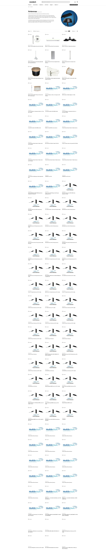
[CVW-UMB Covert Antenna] (53, 364)
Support (51, 4)
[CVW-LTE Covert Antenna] (53, 332)
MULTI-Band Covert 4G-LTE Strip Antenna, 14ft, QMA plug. (69, 355)
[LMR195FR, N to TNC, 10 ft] (70, 169)
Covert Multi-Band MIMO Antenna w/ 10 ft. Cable (69, 387)
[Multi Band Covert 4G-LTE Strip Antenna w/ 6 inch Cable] (70, 236)
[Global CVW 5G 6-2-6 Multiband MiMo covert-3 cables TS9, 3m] (36, 396)
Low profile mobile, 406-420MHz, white (34, 127)
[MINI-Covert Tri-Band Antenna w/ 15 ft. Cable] (53, 252)
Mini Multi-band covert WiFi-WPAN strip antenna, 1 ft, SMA (68, 193)
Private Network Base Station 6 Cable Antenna (52, 159)
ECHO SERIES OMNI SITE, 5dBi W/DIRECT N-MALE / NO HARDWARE (53, 515)
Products (29, 4)
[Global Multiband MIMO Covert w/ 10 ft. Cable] (53, 379)
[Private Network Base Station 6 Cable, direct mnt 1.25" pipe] (36, 153)
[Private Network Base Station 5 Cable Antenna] (70, 121)
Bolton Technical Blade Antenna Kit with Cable (35, 46)
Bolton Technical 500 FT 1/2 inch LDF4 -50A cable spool (69, 79)
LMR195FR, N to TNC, (48, 176)
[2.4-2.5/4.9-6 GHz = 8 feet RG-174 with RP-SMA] (53, 202)
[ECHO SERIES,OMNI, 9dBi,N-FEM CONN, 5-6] (53, 524)
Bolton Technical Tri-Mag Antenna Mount (69, 46)
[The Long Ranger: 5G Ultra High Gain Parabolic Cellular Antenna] (53, 71)
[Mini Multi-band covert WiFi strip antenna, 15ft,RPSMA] (36, 202)
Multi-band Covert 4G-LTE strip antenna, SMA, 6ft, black (35, 243)
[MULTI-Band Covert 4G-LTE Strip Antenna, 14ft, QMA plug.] (70, 347)
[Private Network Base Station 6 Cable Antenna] (53, 153)
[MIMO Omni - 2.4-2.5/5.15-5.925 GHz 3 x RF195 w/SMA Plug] (70, 491)
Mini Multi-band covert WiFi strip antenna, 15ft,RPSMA (35, 210)
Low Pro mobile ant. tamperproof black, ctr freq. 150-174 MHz (36, 112)
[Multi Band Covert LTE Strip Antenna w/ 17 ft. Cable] (70, 252)
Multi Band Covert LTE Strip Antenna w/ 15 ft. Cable (35, 226)
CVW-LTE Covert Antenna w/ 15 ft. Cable (34, 323)
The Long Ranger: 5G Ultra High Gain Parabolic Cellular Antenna (52, 79)
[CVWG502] (70, 412)
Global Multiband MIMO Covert (67, 402)
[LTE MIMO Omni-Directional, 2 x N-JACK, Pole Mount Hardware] (36, 508)
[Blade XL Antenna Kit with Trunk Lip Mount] (53, 39)
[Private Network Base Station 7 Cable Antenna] (70, 153)
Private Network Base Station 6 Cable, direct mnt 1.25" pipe (35, 160)
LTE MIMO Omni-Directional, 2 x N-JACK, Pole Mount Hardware (35, 515)
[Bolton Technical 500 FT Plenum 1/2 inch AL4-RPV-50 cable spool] (36, 88)
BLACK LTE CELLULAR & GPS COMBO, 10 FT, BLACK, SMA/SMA (52, 355)
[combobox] (55, 2)
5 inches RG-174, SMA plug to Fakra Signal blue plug (35, 177)
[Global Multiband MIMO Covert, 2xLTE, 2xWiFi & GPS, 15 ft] (36, 412)
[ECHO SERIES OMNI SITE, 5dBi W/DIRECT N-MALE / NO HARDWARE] (53, 508)
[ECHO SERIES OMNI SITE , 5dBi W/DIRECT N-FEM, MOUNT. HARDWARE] (70, 508)
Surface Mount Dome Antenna (33, 435)
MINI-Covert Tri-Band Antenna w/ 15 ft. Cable (52, 292)
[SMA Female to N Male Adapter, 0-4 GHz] (70, 88)
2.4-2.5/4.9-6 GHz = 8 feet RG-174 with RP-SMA (52, 209)
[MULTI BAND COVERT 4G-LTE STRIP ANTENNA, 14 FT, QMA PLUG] (53, 269)
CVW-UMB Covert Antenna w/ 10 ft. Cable (69, 370)
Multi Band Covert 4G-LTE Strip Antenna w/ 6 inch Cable (69, 243)
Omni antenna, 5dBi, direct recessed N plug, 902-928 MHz (35, 531)
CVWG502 (64, 419)
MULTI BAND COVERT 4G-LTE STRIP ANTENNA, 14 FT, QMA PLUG (53, 276)
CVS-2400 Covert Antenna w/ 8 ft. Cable (68, 275)
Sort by (34, 31)
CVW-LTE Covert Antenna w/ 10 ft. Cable (34, 307)
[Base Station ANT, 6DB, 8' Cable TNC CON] (53, 136)
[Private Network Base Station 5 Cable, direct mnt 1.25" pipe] (36, 136)
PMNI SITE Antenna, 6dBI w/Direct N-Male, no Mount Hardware (69, 548)
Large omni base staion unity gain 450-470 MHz (70, 143)
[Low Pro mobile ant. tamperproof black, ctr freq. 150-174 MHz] (36, 104)
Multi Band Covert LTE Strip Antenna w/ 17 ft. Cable (69, 259)
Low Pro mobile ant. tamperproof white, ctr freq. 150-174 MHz (69, 112)
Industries (41, 4)
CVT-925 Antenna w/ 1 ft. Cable (50, 307)
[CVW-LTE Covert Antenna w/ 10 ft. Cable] (36, 301)
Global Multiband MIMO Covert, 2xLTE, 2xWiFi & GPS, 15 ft (35, 420)
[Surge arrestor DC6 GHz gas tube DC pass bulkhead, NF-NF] (53, 186)
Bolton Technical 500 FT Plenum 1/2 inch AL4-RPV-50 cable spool (35, 95)
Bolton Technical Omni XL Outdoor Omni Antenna (68, 62)
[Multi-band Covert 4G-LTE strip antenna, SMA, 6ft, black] (36, 236)
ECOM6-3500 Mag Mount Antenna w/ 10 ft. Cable (69, 531)
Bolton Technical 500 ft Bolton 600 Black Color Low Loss (35, 79)
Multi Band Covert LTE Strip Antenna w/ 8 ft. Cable (35, 259)
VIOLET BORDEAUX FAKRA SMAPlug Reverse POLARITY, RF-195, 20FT (35, 193)
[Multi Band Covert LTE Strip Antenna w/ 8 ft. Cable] (36, 252)
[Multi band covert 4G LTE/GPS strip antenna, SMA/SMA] (53, 412)
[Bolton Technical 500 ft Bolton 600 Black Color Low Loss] (36, 71)
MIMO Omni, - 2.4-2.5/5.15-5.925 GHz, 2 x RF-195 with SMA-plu (53, 498)
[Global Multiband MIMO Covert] (70, 396)
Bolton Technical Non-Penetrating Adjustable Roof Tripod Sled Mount (35, 62)
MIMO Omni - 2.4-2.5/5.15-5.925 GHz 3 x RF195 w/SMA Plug (69, 498)
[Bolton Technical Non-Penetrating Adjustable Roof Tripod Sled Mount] (36, 55)
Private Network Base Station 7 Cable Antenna (69, 159)
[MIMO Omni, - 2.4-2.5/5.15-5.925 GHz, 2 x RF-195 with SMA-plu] (53, 491)
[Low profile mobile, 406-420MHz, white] (36, 121)
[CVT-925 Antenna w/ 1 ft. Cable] (53, 301)
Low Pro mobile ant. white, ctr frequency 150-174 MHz (52, 95)
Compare (66, 31)
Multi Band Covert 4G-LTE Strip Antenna (68, 209)
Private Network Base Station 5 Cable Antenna (69, 127)
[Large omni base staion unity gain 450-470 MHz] (70, 136)
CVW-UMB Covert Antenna (49, 370)
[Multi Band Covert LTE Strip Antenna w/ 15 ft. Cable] (36, 219)
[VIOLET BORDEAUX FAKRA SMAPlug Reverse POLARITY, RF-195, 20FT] (36, 186)
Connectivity (35, 4)
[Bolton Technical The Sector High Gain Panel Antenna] (53, 55)
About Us (56, 4)
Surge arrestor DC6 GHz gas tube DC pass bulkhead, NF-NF (52, 193)
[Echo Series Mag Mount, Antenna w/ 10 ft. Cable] (36, 541)
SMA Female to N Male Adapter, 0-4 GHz (68, 94)
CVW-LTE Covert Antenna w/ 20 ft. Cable (34, 370)
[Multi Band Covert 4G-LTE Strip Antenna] (70, 202)
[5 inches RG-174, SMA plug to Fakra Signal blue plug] (36, 169)
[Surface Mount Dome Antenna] (36, 429)
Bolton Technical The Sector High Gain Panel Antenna (52, 62)
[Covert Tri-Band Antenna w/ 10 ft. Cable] (36, 285)
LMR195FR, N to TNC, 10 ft (66, 176)
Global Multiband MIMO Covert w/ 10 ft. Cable (52, 386)
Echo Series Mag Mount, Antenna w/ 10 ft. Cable (36, 547)
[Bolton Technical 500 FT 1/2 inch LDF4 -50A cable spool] (70, 71)
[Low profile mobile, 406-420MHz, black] (53, 104)
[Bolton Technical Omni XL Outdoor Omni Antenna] (70, 55)
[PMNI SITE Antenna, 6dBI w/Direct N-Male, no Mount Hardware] (70, 541)
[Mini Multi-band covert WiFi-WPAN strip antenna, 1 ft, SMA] (70, 186)
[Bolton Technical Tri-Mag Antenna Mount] (70, 39)
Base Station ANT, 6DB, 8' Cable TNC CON (52, 143)
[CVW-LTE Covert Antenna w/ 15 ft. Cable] (36, 316)
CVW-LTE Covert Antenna (49, 338)
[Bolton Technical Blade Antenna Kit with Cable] (36, 39)
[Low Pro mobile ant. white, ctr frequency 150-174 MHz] (53, 88)
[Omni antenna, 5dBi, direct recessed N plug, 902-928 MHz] (36, 524)
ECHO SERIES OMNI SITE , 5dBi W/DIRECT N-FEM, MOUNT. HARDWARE (70, 515)
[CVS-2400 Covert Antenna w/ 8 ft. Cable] (70, 269)
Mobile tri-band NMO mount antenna (51, 127)
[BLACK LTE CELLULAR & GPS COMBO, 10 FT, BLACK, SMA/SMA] (53, 347)
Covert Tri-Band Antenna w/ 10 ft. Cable (34, 292)
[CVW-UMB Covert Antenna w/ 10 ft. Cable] (70, 364)
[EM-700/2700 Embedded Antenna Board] (53, 541)
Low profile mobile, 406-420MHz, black (51, 111)
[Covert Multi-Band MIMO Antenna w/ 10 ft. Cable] (70, 379)
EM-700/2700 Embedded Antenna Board (51, 547)
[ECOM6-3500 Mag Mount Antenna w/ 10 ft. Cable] (70, 524)
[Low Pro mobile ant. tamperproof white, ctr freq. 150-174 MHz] (70, 104)
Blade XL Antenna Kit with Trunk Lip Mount (52, 46)
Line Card (46, 4)
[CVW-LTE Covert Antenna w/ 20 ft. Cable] (36, 364)
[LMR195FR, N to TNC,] (53, 169)
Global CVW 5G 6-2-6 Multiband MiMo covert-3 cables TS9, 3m (36, 403)
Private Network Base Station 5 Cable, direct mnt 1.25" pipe (35, 144)
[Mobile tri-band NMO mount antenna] (53, 121)
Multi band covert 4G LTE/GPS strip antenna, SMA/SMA (52, 420)
